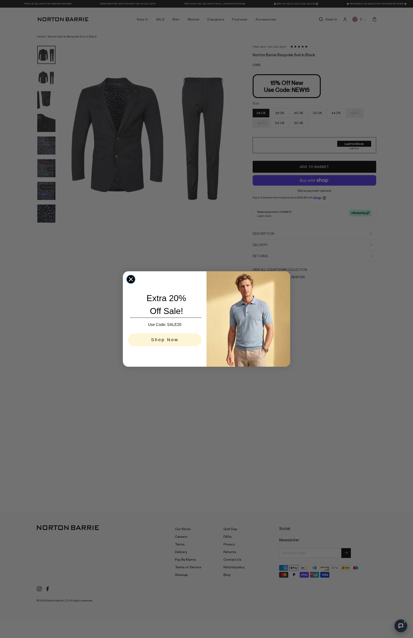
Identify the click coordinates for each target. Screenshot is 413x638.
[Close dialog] (131, 279)
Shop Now (165, 339)
